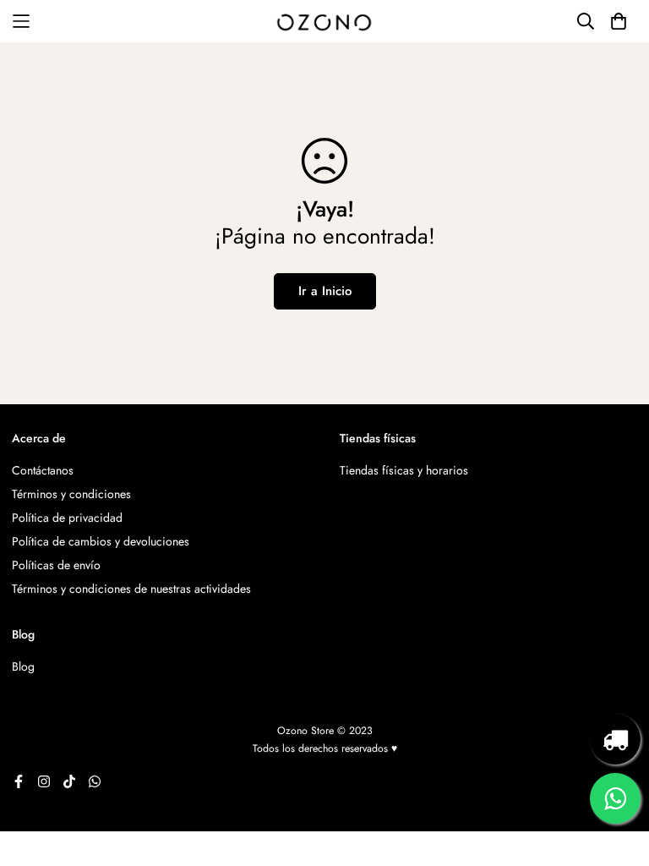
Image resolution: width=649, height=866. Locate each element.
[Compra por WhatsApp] (615, 798)
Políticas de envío (56, 564)
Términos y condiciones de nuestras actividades (131, 588)
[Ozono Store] (324, 21)
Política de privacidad (67, 517)
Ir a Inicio (325, 291)
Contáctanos (43, 470)
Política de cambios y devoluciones (100, 541)
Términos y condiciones (71, 493)
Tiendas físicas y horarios (404, 470)
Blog (23, 666)
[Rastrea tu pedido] (615, 739)
